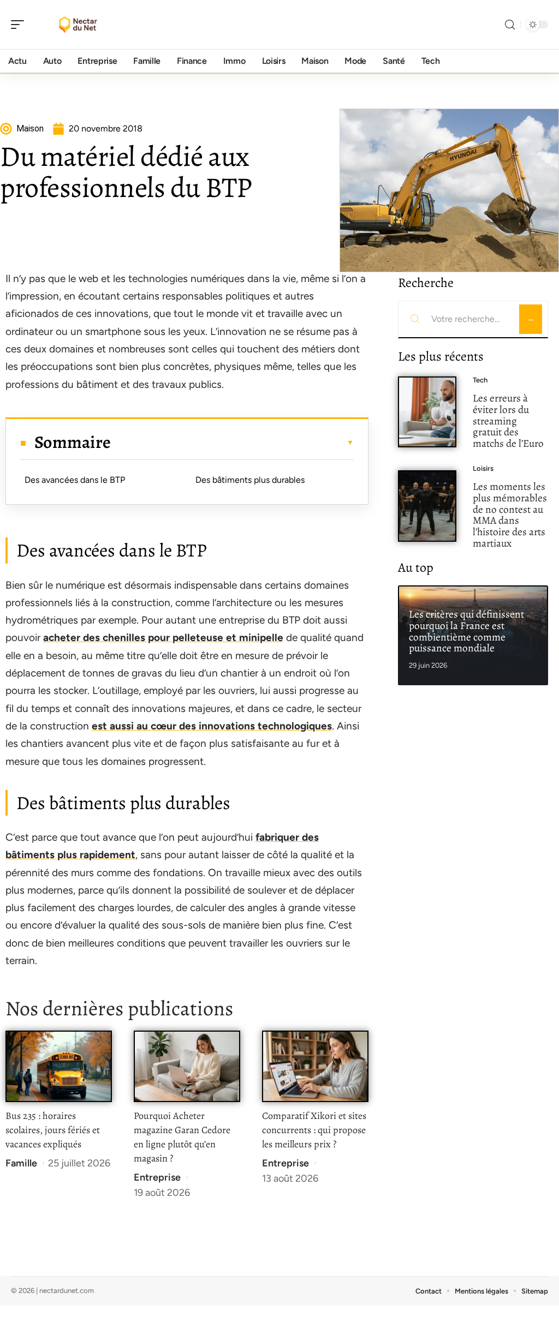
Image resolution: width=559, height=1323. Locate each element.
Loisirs (483, 468)
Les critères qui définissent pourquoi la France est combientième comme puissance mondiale (466, 631)
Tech (480, 380)
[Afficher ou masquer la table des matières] (232, 442)
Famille (21, 1163)
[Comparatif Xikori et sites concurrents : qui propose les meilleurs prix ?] (315, 1066)
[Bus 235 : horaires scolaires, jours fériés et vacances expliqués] (58, 1066)
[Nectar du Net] (78, 24)
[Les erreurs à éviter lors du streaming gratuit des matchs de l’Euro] (427, 412)
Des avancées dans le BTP (75, 480)
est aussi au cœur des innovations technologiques (212, 726)
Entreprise (157, 1177)
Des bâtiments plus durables (250, 480)
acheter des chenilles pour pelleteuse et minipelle (163, 637)
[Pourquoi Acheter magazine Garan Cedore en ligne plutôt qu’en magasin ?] (187, 1066)
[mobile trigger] (20, 24)
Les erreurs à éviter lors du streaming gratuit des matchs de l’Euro (508, 421)
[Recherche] (510, 24)
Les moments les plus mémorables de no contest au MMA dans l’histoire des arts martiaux (510, 514)
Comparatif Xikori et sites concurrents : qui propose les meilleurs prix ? (314, 1130)
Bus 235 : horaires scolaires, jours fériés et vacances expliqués (52, 1130)
